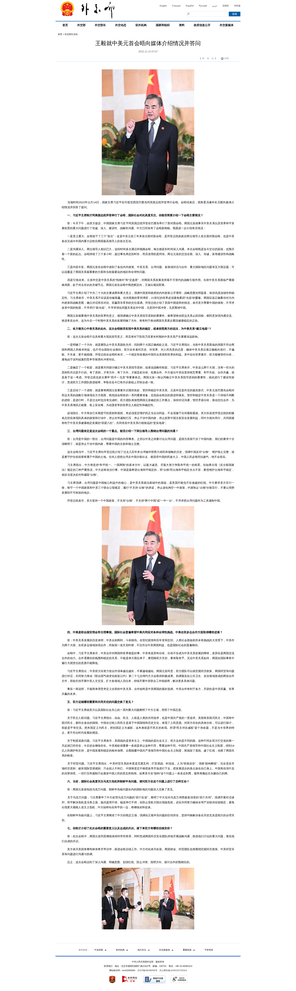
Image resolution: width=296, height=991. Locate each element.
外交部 (81, 25)
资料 (182, 25)
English (163, 5)
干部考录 (208, 950)
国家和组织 (163, 25)
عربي (214, 5)
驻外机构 (141, 25)
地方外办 (142, 950)
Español (190, 5)
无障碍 (225, 5)
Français (176, 5)
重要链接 (187, 950)
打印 (226, 58)
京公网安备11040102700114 (173, 970)
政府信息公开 (202, 25)
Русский (203, 5)
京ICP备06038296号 (147, 970)
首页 (65, 25)
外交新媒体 (227, 25)
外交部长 (100, 25)
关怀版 (237, 5)
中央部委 (98, 950)
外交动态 (120, 25)
